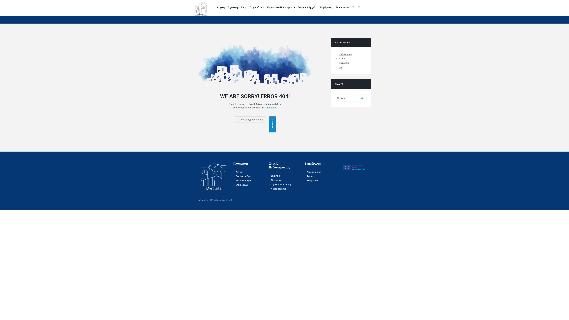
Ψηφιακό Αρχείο (307, 7)
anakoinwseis (345, 54)
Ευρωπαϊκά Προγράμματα (281, 7)
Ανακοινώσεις (314, 172)
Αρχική (221, 7)
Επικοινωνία (342, 7)
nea (340, 67)
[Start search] (272, 124)
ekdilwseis (344, 63)
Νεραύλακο (276, 180)
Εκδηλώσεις (313, 181)
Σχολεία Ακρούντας (281, 185)
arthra (342, 58)
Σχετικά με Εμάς (237, 7)
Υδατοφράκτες (278, 189)
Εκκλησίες (276, 176)
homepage (270, 107)
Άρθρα (310, 176)
